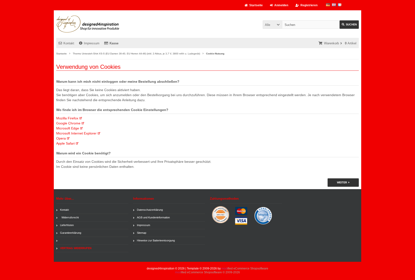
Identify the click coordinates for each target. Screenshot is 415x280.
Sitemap (141, 232)
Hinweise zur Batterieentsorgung (156, 240)
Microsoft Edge (67, 128)
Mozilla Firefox (67, 118)
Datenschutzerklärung (150, 209)
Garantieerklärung (70, 232)
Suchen (346, 24)
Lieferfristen (67, 225)
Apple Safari (65, 143)
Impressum (91, 43)
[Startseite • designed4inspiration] (88, 24)
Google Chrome (68, 123)
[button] (272, 24)
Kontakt (68, 43)
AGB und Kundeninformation (153, 217)
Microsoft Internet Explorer (76, 133)
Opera (61, 138)
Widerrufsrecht (69, 217)
